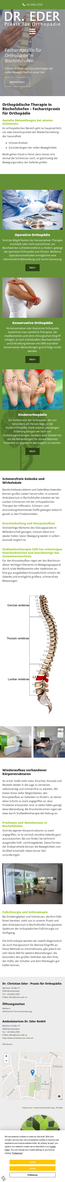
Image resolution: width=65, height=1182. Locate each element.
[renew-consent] (3, 1178)
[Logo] (32, 19)
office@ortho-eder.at (18, 997)
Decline (33, 1168)
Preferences (33, 1175)
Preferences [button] (17, 1153)
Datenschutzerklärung (44, 1107)
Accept (32, 1162)
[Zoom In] (6, 1056)
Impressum (27, 1107)
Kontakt (59, 1107)
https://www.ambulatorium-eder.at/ (17, 1038)
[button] (32, 31)
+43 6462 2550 (34, 4)
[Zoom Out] (6, 1060)
